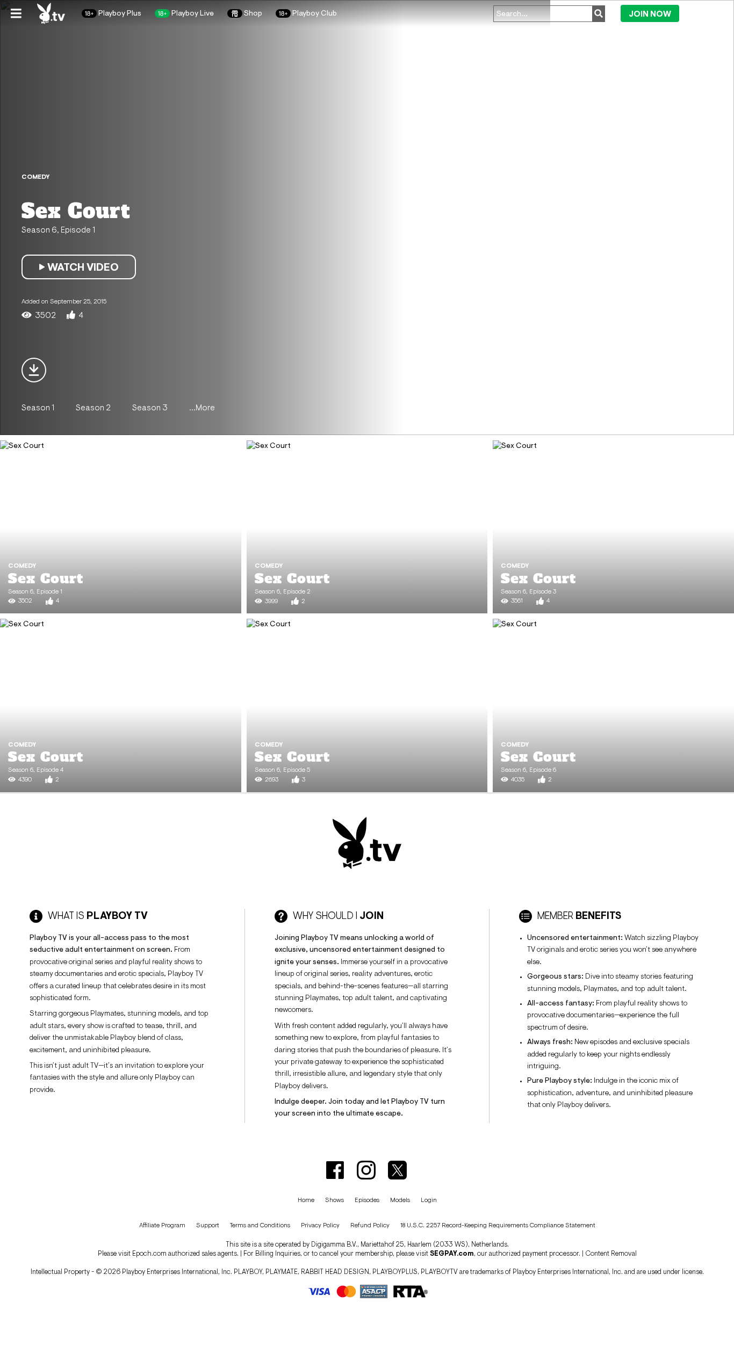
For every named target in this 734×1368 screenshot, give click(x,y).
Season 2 (93, 407)
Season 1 (37, 407)
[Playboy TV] (51, 13)
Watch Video (83, 267)
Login (703, 13)
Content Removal (611, 1253)
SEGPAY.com (452, 1253)
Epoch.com (149, 1253)
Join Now (650, 14)
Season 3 (150, 407)
